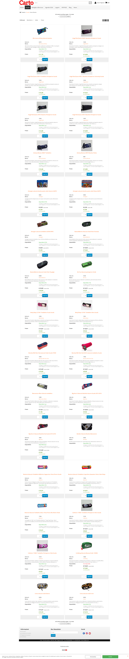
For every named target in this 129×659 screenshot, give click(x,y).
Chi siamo (24, 631)
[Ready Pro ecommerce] (64, 650)
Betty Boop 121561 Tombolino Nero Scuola (86, 312)
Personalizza (93, 656)
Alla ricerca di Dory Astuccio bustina (42, 38)
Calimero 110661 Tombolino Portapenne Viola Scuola (42, 553)
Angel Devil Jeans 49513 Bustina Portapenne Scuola (42, 114)
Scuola (28, 7)
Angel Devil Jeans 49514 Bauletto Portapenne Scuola (86, 114)
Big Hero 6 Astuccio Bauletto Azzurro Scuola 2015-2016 (87, 393)
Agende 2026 (49, 7)
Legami (57, 7)
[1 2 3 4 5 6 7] (84, 215)
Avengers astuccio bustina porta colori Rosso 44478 (87, 191)
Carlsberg (85, 558)
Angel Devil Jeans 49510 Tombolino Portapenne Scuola (42, 76)
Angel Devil (85, 43)
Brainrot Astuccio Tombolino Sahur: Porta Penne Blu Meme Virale (42, 512)
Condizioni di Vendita (26, 633)
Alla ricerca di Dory (43, 43)
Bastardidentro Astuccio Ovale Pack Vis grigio (42, 272)
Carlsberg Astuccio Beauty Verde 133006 (87, 553)
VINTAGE (64, 7)
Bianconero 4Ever (43, 399)
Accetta (110, 656)
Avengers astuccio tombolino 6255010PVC (42, 231)
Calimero (85, 518)
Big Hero (85, 399)
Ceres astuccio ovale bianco (42, 593)
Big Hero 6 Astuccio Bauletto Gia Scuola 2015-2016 (42, 434)
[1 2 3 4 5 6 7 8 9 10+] (39, 215)
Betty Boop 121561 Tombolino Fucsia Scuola (42, 312)
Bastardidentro (86, 237)
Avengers (41, 196)
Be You (84, 277)
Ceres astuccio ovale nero (87, 593)
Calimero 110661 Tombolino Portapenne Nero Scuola (86, 512)
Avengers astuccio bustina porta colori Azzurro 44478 (42, 191)
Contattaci (24, 636)
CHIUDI (127, 656)
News (75, 7)
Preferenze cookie (64, 646)
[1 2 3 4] (84, 336)
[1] (39, 59)
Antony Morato (42, 158)
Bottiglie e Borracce (37, 7)
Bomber (85, 439)
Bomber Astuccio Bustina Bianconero (87, 434)
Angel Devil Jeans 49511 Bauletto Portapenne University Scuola (87, 76)
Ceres (40, 599)
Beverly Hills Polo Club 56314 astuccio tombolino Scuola (87, 353)
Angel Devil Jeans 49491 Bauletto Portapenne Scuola (86, 38)
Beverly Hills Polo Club (44, 358)
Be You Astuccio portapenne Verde (86, 272)
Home (22, 7)
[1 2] (39, 98)
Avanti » (68, 16)
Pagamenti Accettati (26, 635)
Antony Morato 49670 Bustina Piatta (87, 153)
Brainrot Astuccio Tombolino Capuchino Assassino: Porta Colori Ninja (86, 474)
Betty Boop (41, 318)
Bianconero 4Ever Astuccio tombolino (42, 393)
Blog (70, 7)
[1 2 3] (39, 376)
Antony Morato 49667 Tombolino (42, 153)
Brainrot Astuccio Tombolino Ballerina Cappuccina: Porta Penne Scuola (42, 474)
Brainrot (40, 480)
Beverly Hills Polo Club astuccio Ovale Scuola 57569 (42, 353)
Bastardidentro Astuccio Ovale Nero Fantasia (87, 231)
